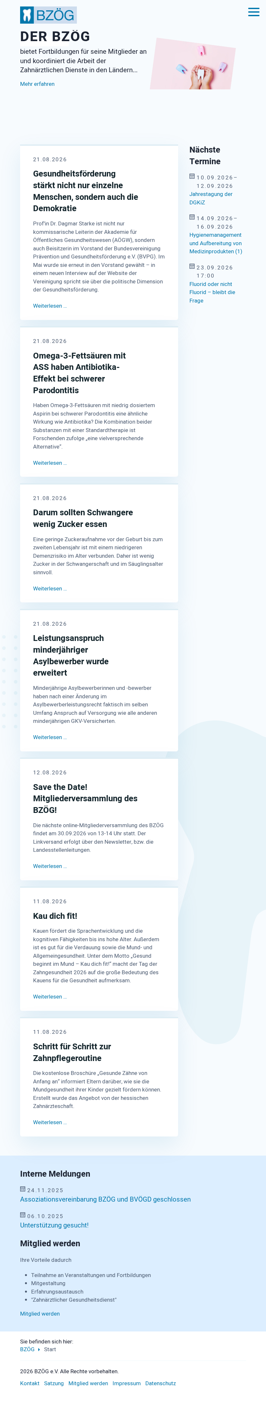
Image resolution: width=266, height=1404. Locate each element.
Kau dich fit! (55, 916)
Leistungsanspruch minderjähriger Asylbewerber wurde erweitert (71, 656)
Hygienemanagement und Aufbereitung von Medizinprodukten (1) (215, 243)
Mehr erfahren (37, 98)
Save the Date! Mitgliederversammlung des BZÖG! (85, 799)
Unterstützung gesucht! (54, 1225)
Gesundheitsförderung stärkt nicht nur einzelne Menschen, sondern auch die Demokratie (85, 191)
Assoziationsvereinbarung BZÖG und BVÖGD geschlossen (105, 1199)
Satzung (54, 1383)
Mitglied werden (40, 1314)
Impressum (127, 1383)
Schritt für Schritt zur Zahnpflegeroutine (72, 1052)
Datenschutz (160, 1383)
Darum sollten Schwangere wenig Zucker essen (83, 518)
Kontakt (30, 1383)
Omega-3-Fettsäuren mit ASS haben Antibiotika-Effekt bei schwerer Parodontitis (79, 373)
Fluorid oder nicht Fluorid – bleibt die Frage (212, 292)
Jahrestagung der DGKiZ (211, 198)
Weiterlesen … (50, 306)
